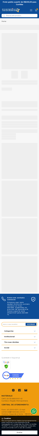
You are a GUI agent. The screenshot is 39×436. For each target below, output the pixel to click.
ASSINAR (31, 324)
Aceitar (19, 432)
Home (4, 21)
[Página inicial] (11, 10)
